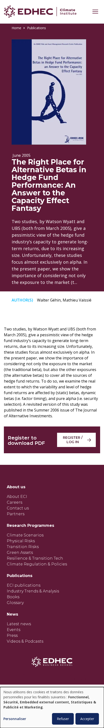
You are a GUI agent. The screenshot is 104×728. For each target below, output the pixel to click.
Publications (36, 28)
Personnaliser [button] (14, 719)
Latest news (19, 624)
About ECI (17, 496)
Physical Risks (21, 541)
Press (12, 635)
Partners (15, 514)
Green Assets (20, 552)
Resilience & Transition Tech (35, 558)
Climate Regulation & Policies (37, 564)
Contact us (18, 508)
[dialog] (52, 707)
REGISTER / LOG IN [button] (72, 439)
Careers (14, 502)
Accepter (87, 718)
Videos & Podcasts (25, 641)
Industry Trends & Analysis (33, 591)
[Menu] (95, 11)
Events (13, 629)
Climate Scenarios (25, 535)
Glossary (15, 602)
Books (13, 597)
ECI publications (23, 585)
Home (16, 28)
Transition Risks (23, 546)
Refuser (63, 718)
